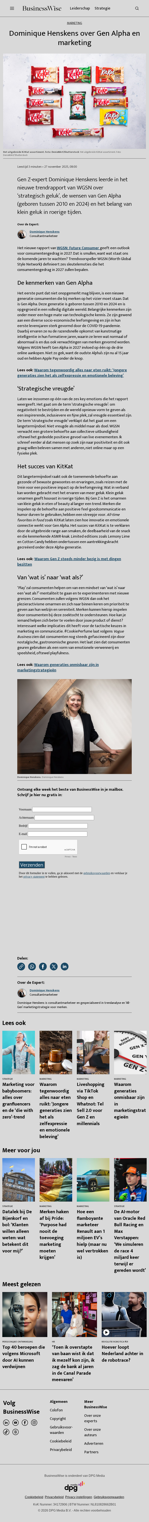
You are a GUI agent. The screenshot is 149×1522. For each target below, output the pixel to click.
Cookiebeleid (34, 1497)
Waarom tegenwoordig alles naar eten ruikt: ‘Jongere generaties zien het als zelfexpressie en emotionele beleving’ (72, 373)
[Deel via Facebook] (43, 966)
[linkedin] (6, 1423)
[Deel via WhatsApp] (32, 966)
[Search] (137, 8)
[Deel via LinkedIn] (64, 966)
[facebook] (25, 1423)
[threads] (15, 1432)
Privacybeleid (54, 1497)
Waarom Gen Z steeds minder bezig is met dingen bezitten (69, 562)
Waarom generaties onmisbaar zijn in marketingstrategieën (58, 667)
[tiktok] (6, 1432)
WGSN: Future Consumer (78, 248)
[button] (78, 1497)
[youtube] (15, 1423)
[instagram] (34, 1423)
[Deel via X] (54, 966)
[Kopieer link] (21, 966)
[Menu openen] (12, 8)
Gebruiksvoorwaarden (109, 1497)
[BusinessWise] (42, 8)
